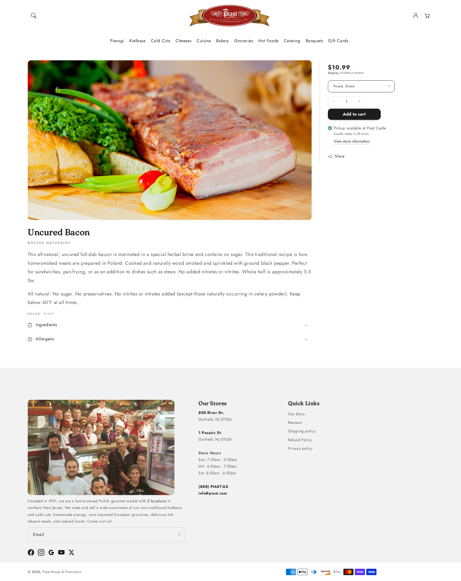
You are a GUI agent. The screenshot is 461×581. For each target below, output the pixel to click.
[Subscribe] (179, 534)
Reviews (295, 422)
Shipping (333, 73)
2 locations (156, 501)
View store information (352, 141)
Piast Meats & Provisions (62, 571)
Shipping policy (302, 431)
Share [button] (340, 156)
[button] (33, 15)
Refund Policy (300, 439)
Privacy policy (300, 448)
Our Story (296, 414)
